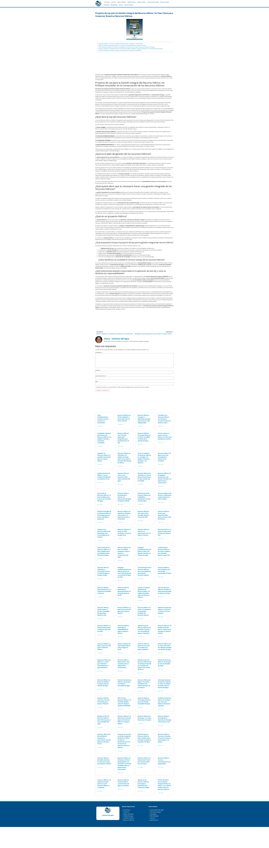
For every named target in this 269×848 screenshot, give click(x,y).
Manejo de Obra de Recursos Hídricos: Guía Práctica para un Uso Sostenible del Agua (104, 719)
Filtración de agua (164, 2)
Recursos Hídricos (128, 5)
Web (96, 381)
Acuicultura (107, 2)
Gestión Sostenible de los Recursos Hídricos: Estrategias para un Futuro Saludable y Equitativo (104, 515)
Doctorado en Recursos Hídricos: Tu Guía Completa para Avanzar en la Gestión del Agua (104, 497)
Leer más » (100, 426)
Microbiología (113, 5)
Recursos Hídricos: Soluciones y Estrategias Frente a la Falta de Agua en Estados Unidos (103, 571)
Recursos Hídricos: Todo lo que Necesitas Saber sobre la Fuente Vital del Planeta (164, 515)
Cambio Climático (141, 2)
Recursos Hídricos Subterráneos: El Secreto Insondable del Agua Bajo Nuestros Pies (103, 611)
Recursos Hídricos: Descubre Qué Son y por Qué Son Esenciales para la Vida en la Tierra (122, 45)
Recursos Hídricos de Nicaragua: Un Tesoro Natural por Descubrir (144, 718)
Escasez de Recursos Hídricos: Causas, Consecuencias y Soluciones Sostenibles (120, 50)
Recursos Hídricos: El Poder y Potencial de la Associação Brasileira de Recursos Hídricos (144, 611)
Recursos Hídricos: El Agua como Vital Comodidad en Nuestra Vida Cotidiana (164, 457)
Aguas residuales (121, 2)
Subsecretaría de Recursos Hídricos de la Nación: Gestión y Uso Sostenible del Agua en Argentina (144, 629)
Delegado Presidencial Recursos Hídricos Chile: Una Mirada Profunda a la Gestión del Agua (144, 551)
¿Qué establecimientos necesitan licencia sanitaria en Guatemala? (102, 419)
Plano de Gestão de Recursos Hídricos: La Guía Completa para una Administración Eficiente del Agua (104, 551)
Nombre (97, 370)
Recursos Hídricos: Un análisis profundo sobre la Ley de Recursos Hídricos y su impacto (104, 783)
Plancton (121, 5)
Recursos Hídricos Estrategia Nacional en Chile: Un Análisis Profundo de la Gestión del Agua (144, 437)
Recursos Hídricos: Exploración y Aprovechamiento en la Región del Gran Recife (124, 591)
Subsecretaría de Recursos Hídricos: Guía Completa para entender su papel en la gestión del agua (144, 738)
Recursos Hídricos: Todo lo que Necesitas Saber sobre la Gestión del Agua (124, 477)
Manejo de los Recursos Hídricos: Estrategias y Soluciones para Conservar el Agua (143, 783)
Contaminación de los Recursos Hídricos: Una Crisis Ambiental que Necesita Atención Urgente (144, 571)
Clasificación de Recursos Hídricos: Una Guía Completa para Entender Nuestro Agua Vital (164, 551)
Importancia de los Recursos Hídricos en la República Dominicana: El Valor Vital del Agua (144, 497)
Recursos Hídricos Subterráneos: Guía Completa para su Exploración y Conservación (124, 663)
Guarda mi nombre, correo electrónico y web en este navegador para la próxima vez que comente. (123, 387)
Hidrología (106, 5)
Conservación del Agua (153, 2)
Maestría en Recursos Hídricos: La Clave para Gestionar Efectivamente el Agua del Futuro (104, 663)
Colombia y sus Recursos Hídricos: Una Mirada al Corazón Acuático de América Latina (164, 419)
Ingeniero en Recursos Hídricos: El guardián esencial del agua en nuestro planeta (104, 457)
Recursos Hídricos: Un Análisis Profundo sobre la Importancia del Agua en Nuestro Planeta (164, 629)
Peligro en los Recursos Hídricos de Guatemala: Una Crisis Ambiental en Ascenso (103, 533)
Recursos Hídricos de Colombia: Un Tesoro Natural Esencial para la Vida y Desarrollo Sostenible (144, 477)
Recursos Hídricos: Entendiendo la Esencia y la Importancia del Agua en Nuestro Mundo (124, 497)
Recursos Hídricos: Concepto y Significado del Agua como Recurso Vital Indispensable (144, 419)
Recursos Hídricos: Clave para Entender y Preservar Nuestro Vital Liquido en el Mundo (164, 738)
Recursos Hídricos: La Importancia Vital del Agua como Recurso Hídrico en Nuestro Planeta (124, 719)
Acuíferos (113, 2)
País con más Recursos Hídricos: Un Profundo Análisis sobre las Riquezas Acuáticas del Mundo (124, 701)
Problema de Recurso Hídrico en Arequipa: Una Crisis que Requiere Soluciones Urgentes (164, 701)
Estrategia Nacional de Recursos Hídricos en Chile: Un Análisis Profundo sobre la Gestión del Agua (164, 683)
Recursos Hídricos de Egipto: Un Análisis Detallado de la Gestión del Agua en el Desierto (144, 683)
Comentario (98, 352)
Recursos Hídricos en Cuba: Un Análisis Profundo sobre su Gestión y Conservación (121, 43)
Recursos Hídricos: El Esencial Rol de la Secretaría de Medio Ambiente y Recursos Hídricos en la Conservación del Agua (131, 48)
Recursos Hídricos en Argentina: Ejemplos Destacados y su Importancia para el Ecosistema (124, 515)
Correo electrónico (100, 375)
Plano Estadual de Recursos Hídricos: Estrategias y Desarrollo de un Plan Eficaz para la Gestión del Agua (127, 47)
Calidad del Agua (131, 2)
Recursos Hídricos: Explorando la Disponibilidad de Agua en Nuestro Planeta (123, 629)
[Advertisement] (134, 64)
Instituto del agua (108, 815)
